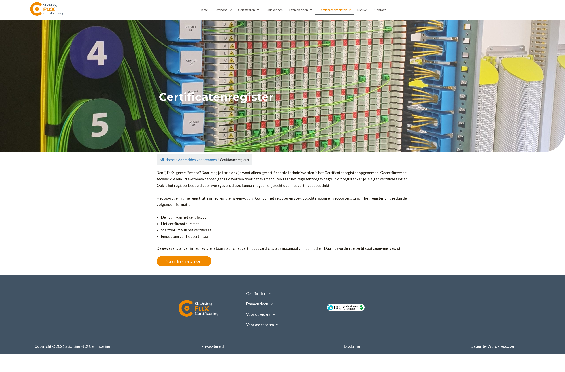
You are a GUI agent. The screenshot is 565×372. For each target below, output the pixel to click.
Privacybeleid (212, 346)
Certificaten (246, 10)
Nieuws (362, 10)
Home (204, 10)
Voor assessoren (260, 324)
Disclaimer (352, 346)
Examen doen (298, 10)
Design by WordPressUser (493, 346)
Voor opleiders (258, 314)
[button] (223, 10)
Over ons (221, 10)
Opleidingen (274, 10)
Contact (380, 10)
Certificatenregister (333, 10)
